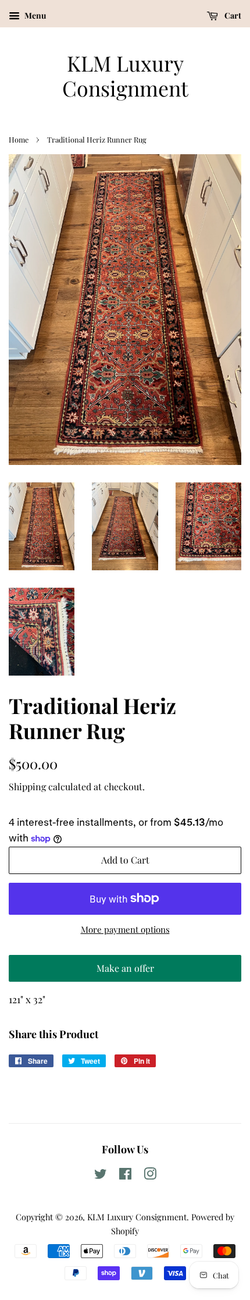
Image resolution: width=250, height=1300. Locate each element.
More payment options (125, 929)
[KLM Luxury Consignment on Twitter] (100, 1175)
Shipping (27, 786)
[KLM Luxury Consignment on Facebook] (125, 1175)
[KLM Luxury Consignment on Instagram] (150, 1175)
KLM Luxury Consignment (125, 76)
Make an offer (125, 972)
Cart (232, 15)
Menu (34, 15)
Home (18, 139)
